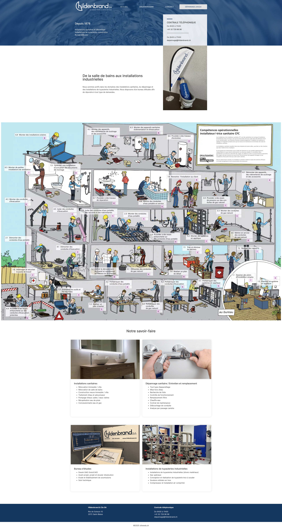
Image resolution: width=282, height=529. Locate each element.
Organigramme (146, 7)
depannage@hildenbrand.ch (179, 40)
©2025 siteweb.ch (141, 525)
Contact (169, 7)
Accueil (124, 7)
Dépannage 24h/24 (193, 7)
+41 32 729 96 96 (174, 29)
